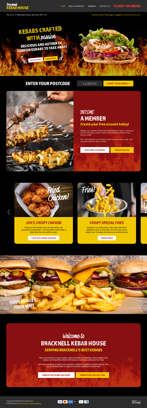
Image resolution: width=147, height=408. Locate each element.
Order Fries (44, 238)
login (111, 15)
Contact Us (104, 6)
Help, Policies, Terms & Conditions (30, 403)
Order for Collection (92, 375)
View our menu (35, 59)
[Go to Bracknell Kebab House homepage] (17, 6)
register (118, 15)
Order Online (122, 150)
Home (62, 6)
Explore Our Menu (95, 150)
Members (92, 6)
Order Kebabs (50, 58)
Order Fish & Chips (107, 238)
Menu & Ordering (76, 6)
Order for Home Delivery (56, 375)
